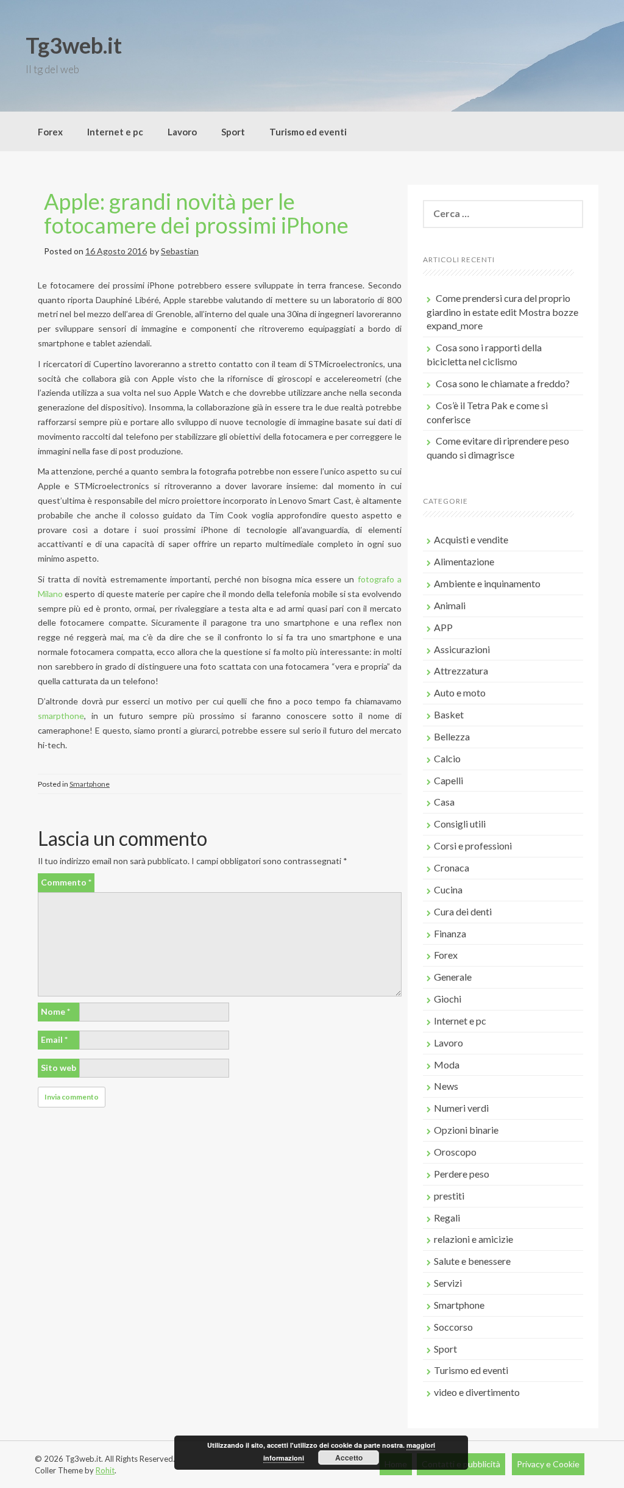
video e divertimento (477, 1392)
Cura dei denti (463, 911)
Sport (233, 131)
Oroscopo (455, 1151)
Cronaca (451, 867)
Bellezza (452, 736)
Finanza (450, 933)
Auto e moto (460, 692)
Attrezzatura (461, 670)
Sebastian (180, 251)
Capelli (448, 780)
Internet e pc (115, 131)
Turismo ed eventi (308, 131)
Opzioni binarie (466, 1130)
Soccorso (453, 1326)
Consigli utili (460, 823)
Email (54, 1039)
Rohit (105, 1470)
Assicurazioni (462, 649)
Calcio (447, 758)
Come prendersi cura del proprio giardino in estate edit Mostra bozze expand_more (502, 312)
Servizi (448, 1283)
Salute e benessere (472, 1261)
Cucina (448, 889)
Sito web (58, 1067)
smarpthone (61, 715)
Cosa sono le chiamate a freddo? (503, 383)
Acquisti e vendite (471, 539)
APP (443, 627)
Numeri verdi (461, 1108)
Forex (50, 131)
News (446, 1086)
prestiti (449, 1195)
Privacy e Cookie (548, 1464)
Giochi (447, 998)
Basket (449, 714)
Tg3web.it (74, 45)
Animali (450, 605)
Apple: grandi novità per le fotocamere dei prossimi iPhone (196, 213)
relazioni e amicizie (473, 1239)
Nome (55, 1011)
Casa (444, 801)
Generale (453, 976)
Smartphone (89, 784)
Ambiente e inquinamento (487, 583)
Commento (66, 882)
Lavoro (182, 131)
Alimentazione (464, 561)
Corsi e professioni (473, 845)
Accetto (349, 1457)
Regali (447, 1217)
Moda (446, 1064)
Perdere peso (461, 1173)
